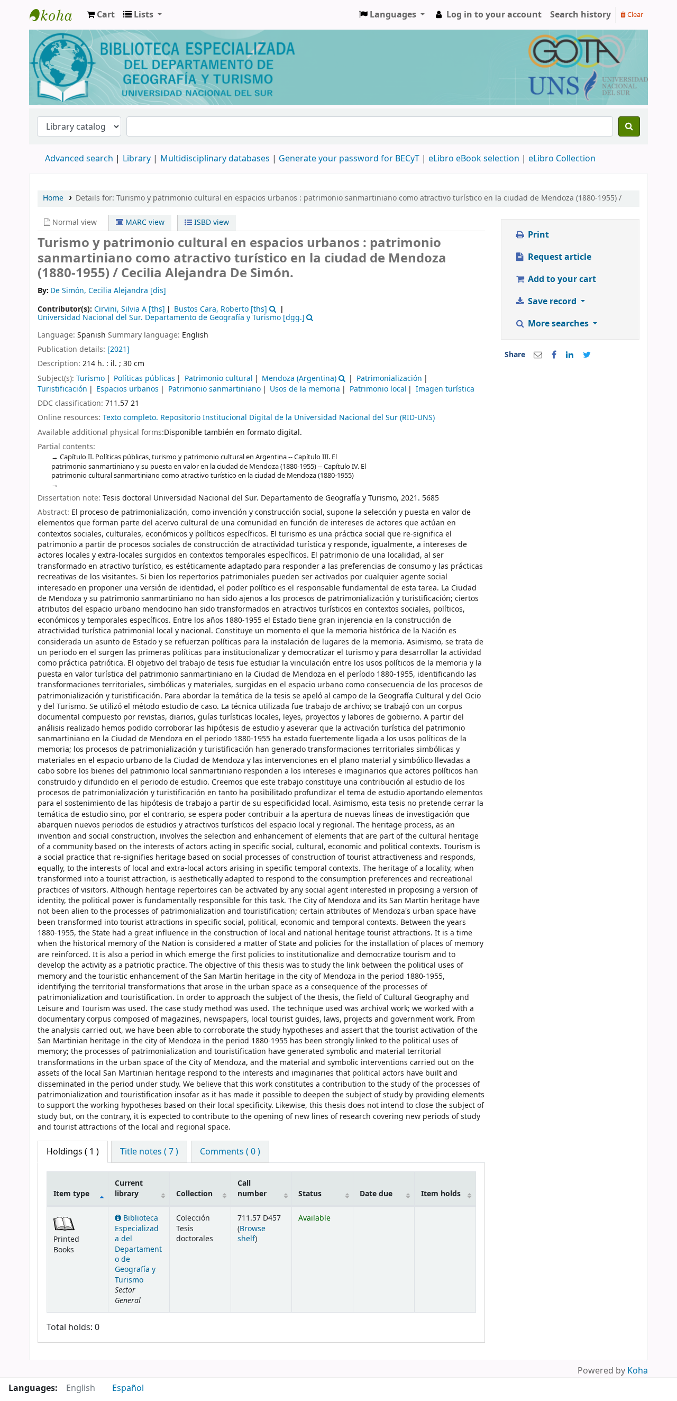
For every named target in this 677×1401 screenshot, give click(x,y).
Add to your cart (561, 279)
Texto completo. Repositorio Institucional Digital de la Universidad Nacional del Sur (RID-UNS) (269, 417)
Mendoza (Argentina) (299, 378)
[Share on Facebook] (554, 355)
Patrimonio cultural (219, 378)
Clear (634, 15)
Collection (194, 1193)
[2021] (118, 349)
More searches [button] (558, 323)
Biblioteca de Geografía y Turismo (56, 14)
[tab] (149, 1152)
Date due (376, 1193)
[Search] (629, 126)
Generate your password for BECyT (349, 158)
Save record (552, 301)
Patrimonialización (389, 378)
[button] (101, 14)
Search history (580, 14)
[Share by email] (538, 355)
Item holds (441, 1193)
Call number (252, 1188)
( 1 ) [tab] (73, 1151)
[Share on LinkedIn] (569, 355)
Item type (71, 1193)
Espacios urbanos (127, 389)
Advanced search (79, 158)
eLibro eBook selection (475, 158)
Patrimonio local (378, 389)
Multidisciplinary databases (216, 158)
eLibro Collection (562, 158)
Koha (637, 1370)
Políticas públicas (144, 378)
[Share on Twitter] (587, 355)
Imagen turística (445, 389)
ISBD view (210, 222)
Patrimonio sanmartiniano (214, 389)
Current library (129, 1188)
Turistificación (62, 389)
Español (128, 1388)
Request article (558, 257)
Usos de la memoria (305, 389)
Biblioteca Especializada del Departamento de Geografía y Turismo (138, 1249)
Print (537, 235)
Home (53, 198)
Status (310, 1193)
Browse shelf (251, 1233)
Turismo (90, 378)
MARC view (143, 222)
